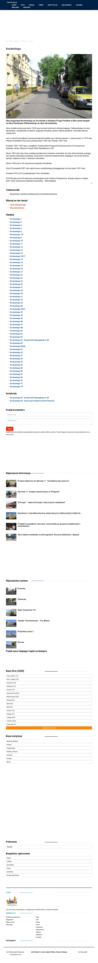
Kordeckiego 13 (16, 250)
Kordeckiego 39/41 (17, 309)
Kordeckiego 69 (16, 377)
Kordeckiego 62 (16, 362)
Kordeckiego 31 (16, 297)
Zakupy (9, 717)
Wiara (9, 762)
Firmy (41, 5)
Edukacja (10, 686)
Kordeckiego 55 (16, 343)
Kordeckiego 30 (16, 293)
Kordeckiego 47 (16, 324)
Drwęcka (21, 588)
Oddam (9, 861)
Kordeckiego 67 (16, 374)
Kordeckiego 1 (16, 219)
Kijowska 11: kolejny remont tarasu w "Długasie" (39, 492)
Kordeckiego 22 (16, 275)
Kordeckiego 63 (16, 359)
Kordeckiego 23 (16, 278)
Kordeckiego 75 (16, 380)
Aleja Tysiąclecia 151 (27, 610)
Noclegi (9, 700)
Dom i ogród (11, 679)
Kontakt (26, 7)
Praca (9, 868)
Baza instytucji (14, 736)
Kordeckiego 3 (16, 222)
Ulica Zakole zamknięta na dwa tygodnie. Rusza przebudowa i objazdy (48, 535)
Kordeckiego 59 (16, 352)
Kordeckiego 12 (16, 247)
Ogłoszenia (66, 5)
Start (14, 5)
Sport (8, 703)
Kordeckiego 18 (16, 262)
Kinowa (21, 642)
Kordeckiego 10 (16, 241)
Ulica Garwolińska (17, 208)
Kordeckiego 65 (16, 368)
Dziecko (9, 683)
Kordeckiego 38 (16, 306)
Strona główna (12, 41)
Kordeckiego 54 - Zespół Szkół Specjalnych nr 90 (29, 340)
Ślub (8, 707)
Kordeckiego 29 (16, 290)
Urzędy (9, 758)
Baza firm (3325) (15, 670)
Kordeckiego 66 (16, 371)
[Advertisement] (51, 23)
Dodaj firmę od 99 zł (49, 728)
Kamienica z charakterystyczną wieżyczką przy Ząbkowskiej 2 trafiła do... (50, 513)
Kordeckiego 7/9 (16, 234)
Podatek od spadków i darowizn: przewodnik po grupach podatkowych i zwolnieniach (49, 525)
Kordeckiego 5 (16, 231)
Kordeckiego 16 (16, 259)
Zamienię (10, 872)
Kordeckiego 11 (16, 244)
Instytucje (52, 5)
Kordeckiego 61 (16, 356)
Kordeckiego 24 (16, 281)
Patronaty (9, 925)
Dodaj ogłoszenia (13, 875)
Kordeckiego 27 (16, 287)
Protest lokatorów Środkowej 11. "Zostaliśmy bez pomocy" (43, 481)
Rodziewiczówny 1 (26, 631)
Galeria (79, 5)
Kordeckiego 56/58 (17, 346)
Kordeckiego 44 (16, 315)
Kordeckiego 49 (16, 331)
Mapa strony (10, 922)
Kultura (9, 745)
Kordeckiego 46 (16, 321)
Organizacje (11, 748)
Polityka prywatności (13, 917)
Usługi (9, 714)
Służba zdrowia (12, 751)
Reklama (15, 7)
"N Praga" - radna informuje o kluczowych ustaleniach (41, 502)
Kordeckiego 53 (16, 337)
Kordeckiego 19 (16, 266)
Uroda (9, 710)
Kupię (9, 858)
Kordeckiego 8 (16, 238)
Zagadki (9, 847)
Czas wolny (11, 676)
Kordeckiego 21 (16, 272)
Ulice (31, 41)
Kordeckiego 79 (16, 387)
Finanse (9, 690)
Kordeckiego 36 (16, 303)
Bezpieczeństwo (12, 741)
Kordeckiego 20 (16, 269)
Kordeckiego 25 (16, 284)
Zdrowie (9, 721)
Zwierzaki (10, 724)
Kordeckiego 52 (16, 334)
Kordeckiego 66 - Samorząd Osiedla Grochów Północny (32, 401)
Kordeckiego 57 (16, 349)
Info (22, 5)
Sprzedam (10, 865)
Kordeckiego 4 (16, 225)
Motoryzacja (11, 697)
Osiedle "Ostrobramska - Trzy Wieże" (34, 621)
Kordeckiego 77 (16, 383)
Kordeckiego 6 (16, 228)
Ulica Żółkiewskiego (18, 205)
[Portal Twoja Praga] (12, 901)
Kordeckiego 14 (16, 253)
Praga (31, 5)
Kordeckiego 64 (16, 365)
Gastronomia (11, 693)
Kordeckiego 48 (16, 328)
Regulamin (9, 920)
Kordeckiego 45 (16, 318)
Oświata (9, 755)
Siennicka (22, 599)
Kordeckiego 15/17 (17, 256)
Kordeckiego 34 (16, 300)
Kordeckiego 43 (16, 312)
